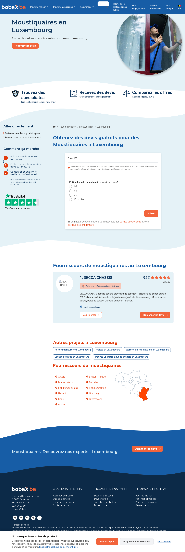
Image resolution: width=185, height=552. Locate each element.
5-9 (75, 195)
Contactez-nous (61, 505)
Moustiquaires (86, 126)
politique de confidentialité (81, 224)
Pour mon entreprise (145, 498)
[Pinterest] (33, 517)
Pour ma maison (67, 126)
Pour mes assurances (146, 502)
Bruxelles (93, 382)
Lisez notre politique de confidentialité (58, 546)
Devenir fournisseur (155, 7)
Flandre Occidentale (68, 388)
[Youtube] (27, 517)
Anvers (61, 376)
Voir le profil (90, 315)
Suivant (151, 213)
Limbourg (94, 393)
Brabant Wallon (66, 382)
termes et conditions (130, 221)
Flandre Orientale (97, 388)
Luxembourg (95, 399)
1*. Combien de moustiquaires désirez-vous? (93, 182)
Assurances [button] (86, 7)
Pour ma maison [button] (38, 7)
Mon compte (169, 7)
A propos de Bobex (63, 495)
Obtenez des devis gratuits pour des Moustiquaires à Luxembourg (24, 133)
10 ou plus (79, 199)
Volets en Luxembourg (108, 349)
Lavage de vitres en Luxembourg (72, 356)
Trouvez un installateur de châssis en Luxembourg (121, 356)
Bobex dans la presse (64, 502)
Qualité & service (61, 498)
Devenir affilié (101, 498)
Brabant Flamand (98, 376)
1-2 (75, 186)
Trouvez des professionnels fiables (120, 7)
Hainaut (62, 393)
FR (179, 8)
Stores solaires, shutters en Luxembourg (147, 349)
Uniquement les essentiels (136, 541)
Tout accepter (107, 541)
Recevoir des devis (25, 45)
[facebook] (15, 517)
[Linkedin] (39, 517)
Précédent (77, 213)
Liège (61, 399)
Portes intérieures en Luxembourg (73, 349)
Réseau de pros (143, 505)
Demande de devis (146, 448)
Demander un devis (154, 315)
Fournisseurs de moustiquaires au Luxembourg (24, 137)
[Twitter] (21, 517)
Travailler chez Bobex (105, 502)
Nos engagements (138, 7)
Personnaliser (164, 541)
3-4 (75, 190)
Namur (61, 404)
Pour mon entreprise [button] (63, 7)
